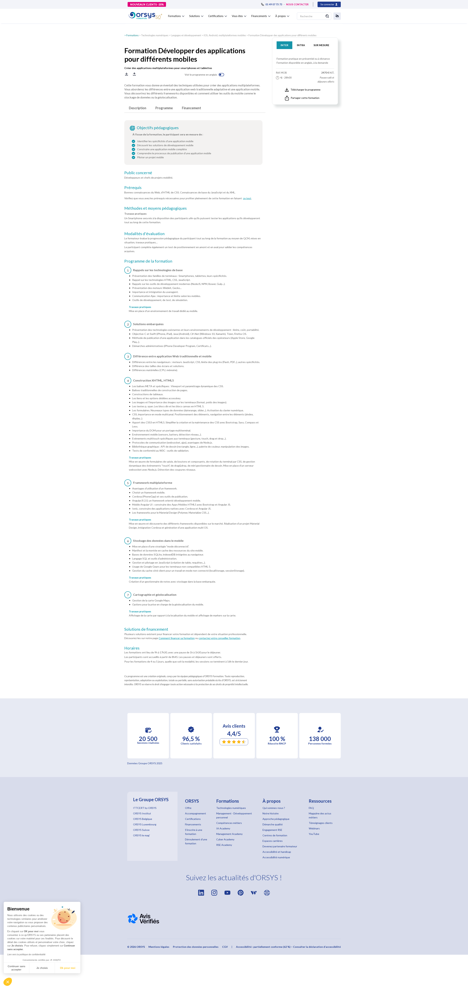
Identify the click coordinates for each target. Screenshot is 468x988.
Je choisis (42, 967)
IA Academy (223, 828)
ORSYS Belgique (142, 818)
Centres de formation (275, 835)
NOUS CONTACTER (297, 4)
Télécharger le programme (305, 89)
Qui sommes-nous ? (274, 807)
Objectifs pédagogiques (158, 128)
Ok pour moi (67, 967)
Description (137, 108)
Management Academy (229, 833)
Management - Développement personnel (234, 815)
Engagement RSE (272, 829)
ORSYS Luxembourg (144, 824)
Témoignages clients (321, 822)
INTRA (301, 45)
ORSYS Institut (142, 813)
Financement (191, 108)
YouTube (314, 833)
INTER (284, 45)
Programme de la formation (148, 261)
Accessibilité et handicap (277, 851)
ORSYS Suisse (141, 829)
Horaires (131, 648)
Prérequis (132, 188)
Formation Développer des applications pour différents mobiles (282, 35)
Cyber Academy (225, 839)
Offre (188, 807)
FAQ (311, 807)
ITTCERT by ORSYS (144, 807)
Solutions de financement (146, 629)
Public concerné (138, 173)
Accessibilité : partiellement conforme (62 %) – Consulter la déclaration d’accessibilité (288, 946)
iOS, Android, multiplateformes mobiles (225, 35)
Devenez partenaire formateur (280, 846)
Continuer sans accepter (16, 968)
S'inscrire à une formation (193, 831)
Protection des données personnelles (195, 946)
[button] (7, 981)
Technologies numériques (154, 35)
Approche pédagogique (276, 818)
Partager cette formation (305, 97)
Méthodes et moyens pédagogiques (155, 208)
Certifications (193, 818)
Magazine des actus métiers (320, 815)
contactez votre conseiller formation (219, 638)
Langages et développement (186, 35)
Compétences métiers (229, 822)
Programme (164, 108)
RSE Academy (224, 844)
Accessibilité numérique (276, 857)
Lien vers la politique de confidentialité (26, 954)
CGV (225, 946)
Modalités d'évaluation (144, 234)
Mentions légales (158, 946)
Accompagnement (195, 813)
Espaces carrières (273, 840)
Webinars (314, 828)
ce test (247, 198)
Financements (193, 824)
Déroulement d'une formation (196, 841)
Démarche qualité (273, 824)
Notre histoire (271, 813)
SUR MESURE (321, 45)
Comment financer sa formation (177, 638)
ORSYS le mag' (141, 835)
